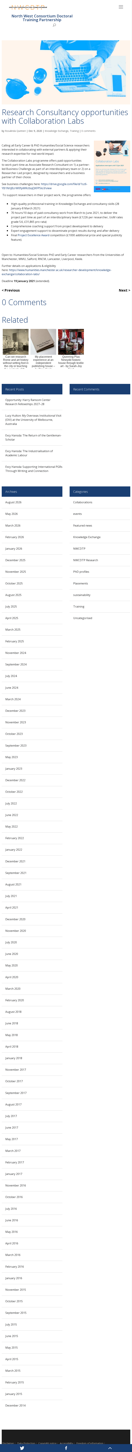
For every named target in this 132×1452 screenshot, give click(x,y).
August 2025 (13, 595)
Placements (80, 583)
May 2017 (11, 1139)
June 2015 (11, 1336)
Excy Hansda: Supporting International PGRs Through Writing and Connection (33, 469)
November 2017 (15, 1070)
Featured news (82, 525)
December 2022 (15, 780)
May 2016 (11, 1232)
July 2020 (11, 942)
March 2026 (12, 525)
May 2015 (11, 1347)
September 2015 (15, 1313)
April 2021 (11, 907)
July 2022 (11, 803)
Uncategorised (82, 618)
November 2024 (15, 653)
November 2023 (15, 722)
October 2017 (14, 1081)
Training (74, 131)
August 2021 (13, 884)
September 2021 (15, 873)
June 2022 (11, 815)
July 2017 (11, 1116)
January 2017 (13, 1174)
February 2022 (14, 838)
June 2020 (11, 954)
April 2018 (11, 1046)
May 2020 (11, 965)
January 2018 (13, 1058)
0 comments (88, 131)
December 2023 (15, 711)
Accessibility (66, 1443)
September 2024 (15, 664)
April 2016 (11, 1243)
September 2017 (15, 1093)
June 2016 (11, 1220)
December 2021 (15, 861)
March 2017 (12, 1151)
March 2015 (12, 1371)
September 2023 (15, 745)
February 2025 (14, 641)
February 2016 (14, 1266)
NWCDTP (79, 549)
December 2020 (15, 919)
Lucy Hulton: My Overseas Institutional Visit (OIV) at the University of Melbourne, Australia (33, 420)
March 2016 (12, 1255)
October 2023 (14, 734)
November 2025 (15, 572)
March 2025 (12, 629)
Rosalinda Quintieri (15, 131)
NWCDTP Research (85, 560)
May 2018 (11, 1035)
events (77, 514)
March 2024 (12, 699)
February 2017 (14, 1162)
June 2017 (11, 1127)
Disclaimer (8, 1443)
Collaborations (82, 502)
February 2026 (14, 537)
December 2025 (15, 560)
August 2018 (13, 1012)
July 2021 (11, 896)
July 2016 (11, 1209)
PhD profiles (81, 572)
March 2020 (12, 989)
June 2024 (11, 688)
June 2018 (11, 1023)
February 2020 (14, 1000)
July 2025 (11, 606)
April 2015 (11, 1359)
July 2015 (11, 1324)
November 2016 (15, 1185)
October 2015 (14, 1301)
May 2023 (11, 757)
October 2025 (14, 583)
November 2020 (15, 931)
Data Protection (26, 1443)
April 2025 (11, 618)
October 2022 (14, 792)
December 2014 (15, 1405)
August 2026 (13, 502)
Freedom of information (89, 1443)
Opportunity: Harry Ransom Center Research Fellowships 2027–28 (28, 402)
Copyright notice (47, 1443)
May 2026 (11, 514)
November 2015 (15, 1290)
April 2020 (11, 977)
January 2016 (13, 1278)
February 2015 (14, 1382)
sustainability (81, 595)
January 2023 (13, 769)
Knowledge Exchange (56, 131)
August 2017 (13, 1104)
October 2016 (14, 1197)
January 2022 (13, 850)
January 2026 (13, 549)
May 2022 (11, 826)
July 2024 (11, 676)
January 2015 (13, 1394)
